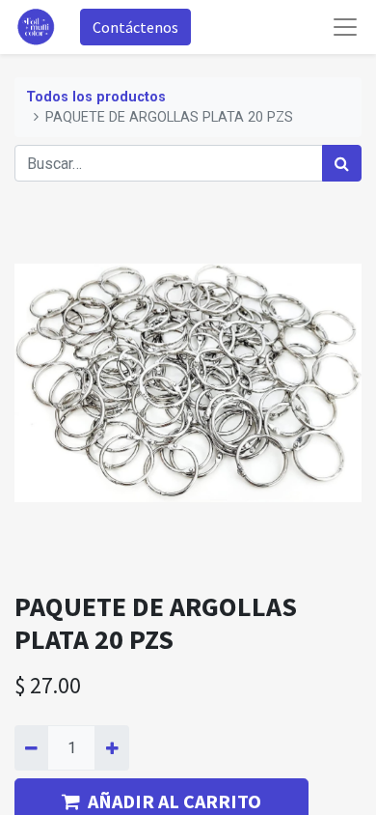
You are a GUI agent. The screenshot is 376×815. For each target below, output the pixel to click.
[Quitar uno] (31, 747)
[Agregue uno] (111, 747)
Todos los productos (96, 97)
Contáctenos (135, 27)
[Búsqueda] (342, 163)
